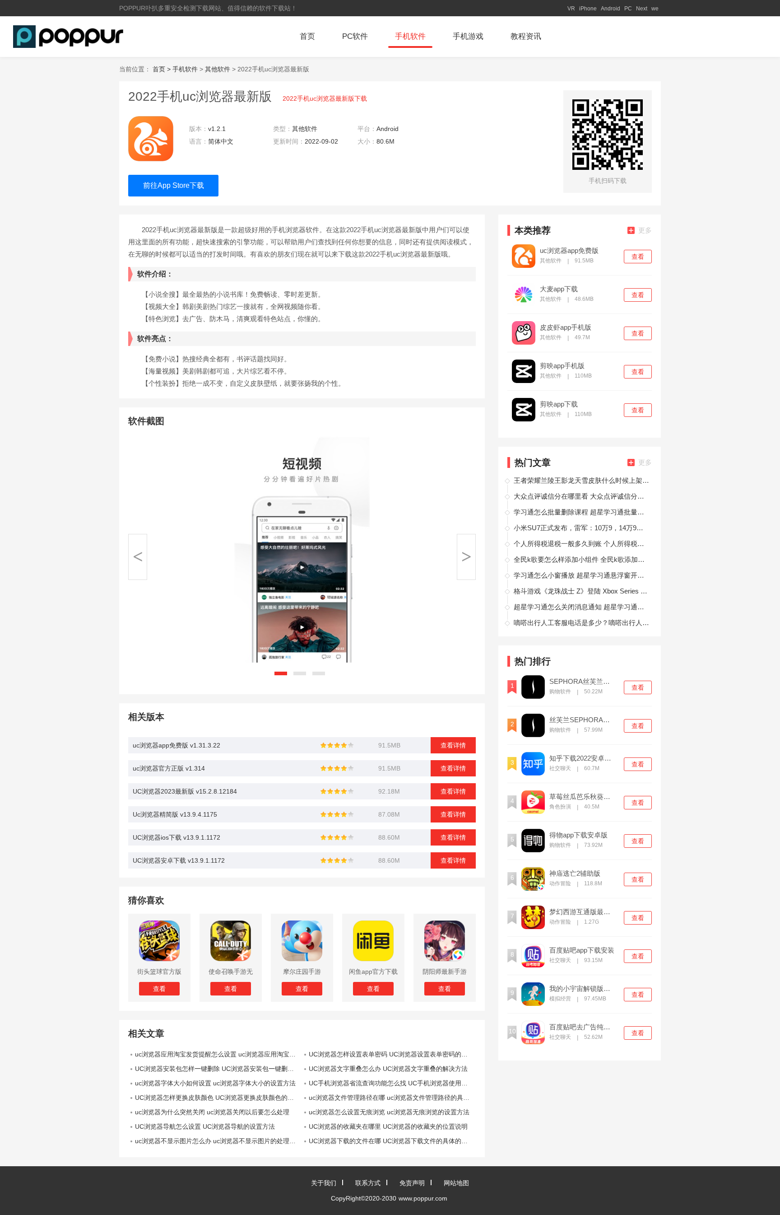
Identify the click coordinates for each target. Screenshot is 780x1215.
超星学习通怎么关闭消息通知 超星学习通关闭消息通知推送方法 (581, 607)
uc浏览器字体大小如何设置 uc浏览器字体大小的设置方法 (215, 1083)
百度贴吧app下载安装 (581, 950)
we (655, 8)
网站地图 (456, 1183)
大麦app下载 (559, 289)
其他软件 (217, 69)
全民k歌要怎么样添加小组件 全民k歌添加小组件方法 (581, 559)
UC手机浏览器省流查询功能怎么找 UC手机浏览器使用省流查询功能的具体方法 (392, 1083)
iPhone (588, 8)
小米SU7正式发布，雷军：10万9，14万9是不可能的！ (581, 528)
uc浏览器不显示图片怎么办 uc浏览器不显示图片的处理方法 (218, 1141)
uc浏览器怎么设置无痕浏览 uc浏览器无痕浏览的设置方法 (389, 1112)
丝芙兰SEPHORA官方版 (582, 720)
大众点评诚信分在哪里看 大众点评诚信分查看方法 (581, 496)
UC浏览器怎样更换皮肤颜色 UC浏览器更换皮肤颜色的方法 (217, 1097)
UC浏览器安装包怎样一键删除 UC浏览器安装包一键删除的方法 (218, 1068)
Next (641, 8)
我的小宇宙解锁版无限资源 (582, 988)
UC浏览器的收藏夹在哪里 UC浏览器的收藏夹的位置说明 (388, 1126)
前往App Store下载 (173, 185)
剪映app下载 (559, 404)
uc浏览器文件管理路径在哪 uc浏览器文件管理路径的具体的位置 (392, 1097)
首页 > (162, 69)
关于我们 (323, 1183)
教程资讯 (526, 36)
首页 (307, 36)
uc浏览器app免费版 (569, 250)
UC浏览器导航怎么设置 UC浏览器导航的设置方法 (205, 1126)
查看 (637, 256)
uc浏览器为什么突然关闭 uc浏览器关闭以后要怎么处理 (212, 1112)
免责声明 (412, 1183)
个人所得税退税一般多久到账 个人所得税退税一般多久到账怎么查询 (581, 543)
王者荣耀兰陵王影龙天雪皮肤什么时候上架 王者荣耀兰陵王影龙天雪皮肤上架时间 (581, 480)
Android (610, 8)
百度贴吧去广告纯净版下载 (582, 1027)
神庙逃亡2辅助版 (574, 873)
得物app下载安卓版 (578, 835)
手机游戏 (468, 36)
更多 (645, 230)
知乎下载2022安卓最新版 (582, 758)
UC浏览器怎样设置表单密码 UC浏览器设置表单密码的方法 (391, 1054)
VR (571, 8)
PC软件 (355, 36)
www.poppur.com (423, 1198)
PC (628, 8)
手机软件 (410, 36)
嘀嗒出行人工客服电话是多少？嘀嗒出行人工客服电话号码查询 (581, 622)
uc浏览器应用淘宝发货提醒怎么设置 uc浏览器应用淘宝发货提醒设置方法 (218, 1054)
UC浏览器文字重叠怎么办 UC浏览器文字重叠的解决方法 (388, 1068)
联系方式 (368, 1183)
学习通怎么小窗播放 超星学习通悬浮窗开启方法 (581, 575)
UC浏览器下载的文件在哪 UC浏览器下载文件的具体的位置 (391, 1141)
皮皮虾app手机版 (565, 327)
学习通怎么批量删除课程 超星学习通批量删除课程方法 (581, 512)
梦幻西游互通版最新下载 (582, 912)
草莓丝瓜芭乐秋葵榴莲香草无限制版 (582, 796)
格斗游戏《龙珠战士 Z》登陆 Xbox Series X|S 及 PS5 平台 (581, 591)
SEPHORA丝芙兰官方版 (582, 681)
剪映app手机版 (562, 365)
